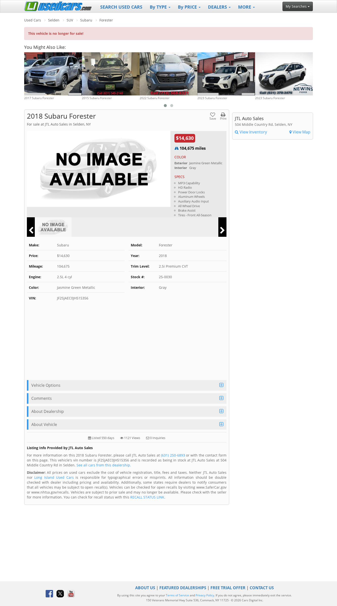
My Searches (297, 6)
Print (223, 118)
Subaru (86, 20)
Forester (106, 20)
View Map (301, 132)
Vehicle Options (45, 385)
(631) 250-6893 (173, 455)
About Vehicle (44, 424)
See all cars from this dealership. (103, 465)
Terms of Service (177, 595)
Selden (53, 20)
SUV (70, 20)
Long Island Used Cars (54, 477)
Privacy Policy (205, 595)
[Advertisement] (126, 343)
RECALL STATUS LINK (147, 497)
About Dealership (47, 411)
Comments (41, 398)
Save (212, 118)
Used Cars (32, 20)
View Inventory (253, 132)
